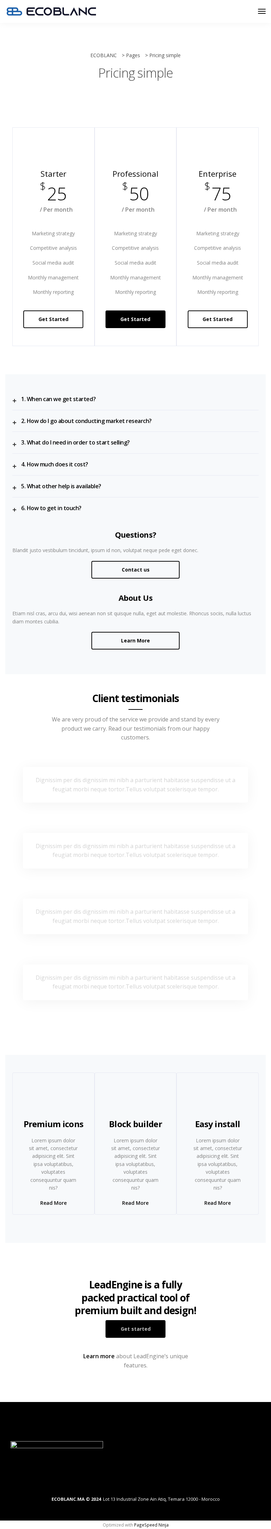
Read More (53, 1202)
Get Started (53, 319)
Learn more (99, 1356)
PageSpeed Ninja (151, 1525)
